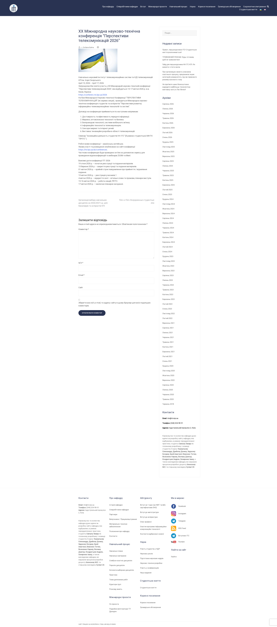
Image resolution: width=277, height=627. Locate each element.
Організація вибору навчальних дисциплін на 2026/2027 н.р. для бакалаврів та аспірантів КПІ (93, 203)
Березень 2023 (168, 299)
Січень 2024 (167, 252)
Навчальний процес (178, 6)
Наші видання (145, 573)
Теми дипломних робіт (118, 580)
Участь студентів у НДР (150, 549)
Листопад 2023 (168, 261)
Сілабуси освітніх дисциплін (120, 561)
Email (81, 275)
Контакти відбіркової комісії (152, 534)
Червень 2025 (168, 171)
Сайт (80, 287)
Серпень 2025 (168, 161)
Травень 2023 (168, 290)
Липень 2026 (167, 109)
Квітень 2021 (167, 347)
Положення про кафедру (119, 531)
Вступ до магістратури (149, 512)
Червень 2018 (168, 404)
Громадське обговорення (229, 6)
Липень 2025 (167, 166)
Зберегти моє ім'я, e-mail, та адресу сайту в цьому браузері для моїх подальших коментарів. (114, 304)
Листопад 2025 (168, 147)
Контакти (113, 536)
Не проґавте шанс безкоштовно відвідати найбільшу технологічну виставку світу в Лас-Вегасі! (176, 87)
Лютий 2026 (167, 133)
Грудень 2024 (167, 199)
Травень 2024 (168, 233)
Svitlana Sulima (88, 47)
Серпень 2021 (168, 328)
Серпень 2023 (168, 275)
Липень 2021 (167, 333)
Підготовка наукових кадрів (151, 558)
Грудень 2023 (167, 256)
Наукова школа (146, 554)
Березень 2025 (168, 185)
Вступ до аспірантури (149, 517)
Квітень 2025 (167, 180)
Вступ (143, 6)
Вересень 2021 (168, 323)
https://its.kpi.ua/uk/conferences (92, 150)
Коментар (83, 229)
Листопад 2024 (168, 204)
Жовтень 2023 (168, 266)
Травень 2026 (168, 118)
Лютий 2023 (167, 304)
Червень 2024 (168, 228)
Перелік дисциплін (117, 565)
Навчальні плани (116, 551)
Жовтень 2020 (168, 375)
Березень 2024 (168, 242)
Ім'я (80, 263)
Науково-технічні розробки (151, 563)
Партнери (113, 514)
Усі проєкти (114, 604)
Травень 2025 (168, 175)
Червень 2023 (168, 285)
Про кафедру (108, 6)
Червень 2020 (168, 394)
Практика (113, 575)
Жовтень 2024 (168, 209)
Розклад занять (115, 589)
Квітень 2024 (167, 237)
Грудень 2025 (167, 142)
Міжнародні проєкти (157, 6)
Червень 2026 (168, 113)
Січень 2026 (167, 137)
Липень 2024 (167, 223)
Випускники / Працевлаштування (123, 519)
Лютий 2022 (167, 318)
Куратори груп (115, 584)
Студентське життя (248, 9)
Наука (192, 6)
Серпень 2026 (168, 104)
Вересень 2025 (168, 156)
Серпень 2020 (168, 385)
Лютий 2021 (167, 356)
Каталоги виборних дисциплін (121, 570)
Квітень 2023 (167, 294)
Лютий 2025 (167, 190)
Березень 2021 (168, 352)
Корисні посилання (206, 6)
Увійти (173, 557)
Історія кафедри (115, 505)
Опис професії (146, 522)
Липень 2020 (167, 390)
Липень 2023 (167, 280)
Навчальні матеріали (117, 556)
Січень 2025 (167, 194)
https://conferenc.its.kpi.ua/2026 (92, 95)
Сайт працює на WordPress (88, 624)
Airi (105, 624)
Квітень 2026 (167, 123)
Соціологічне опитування (254, 6)
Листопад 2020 (168, 371)
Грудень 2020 (167, 366)
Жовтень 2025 (168, 152)
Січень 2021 (167, 361)
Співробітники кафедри (127, 6)
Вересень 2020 (168, 380)
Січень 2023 (167, 309)
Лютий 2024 (167, 247)
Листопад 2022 (168, 314)
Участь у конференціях (149, 568)
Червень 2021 (168, 337)
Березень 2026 (168, 128)
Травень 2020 (168, 399)
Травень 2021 (168, 342)
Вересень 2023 (168, 271)
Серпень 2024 (168, 218)
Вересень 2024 (168, 214)
